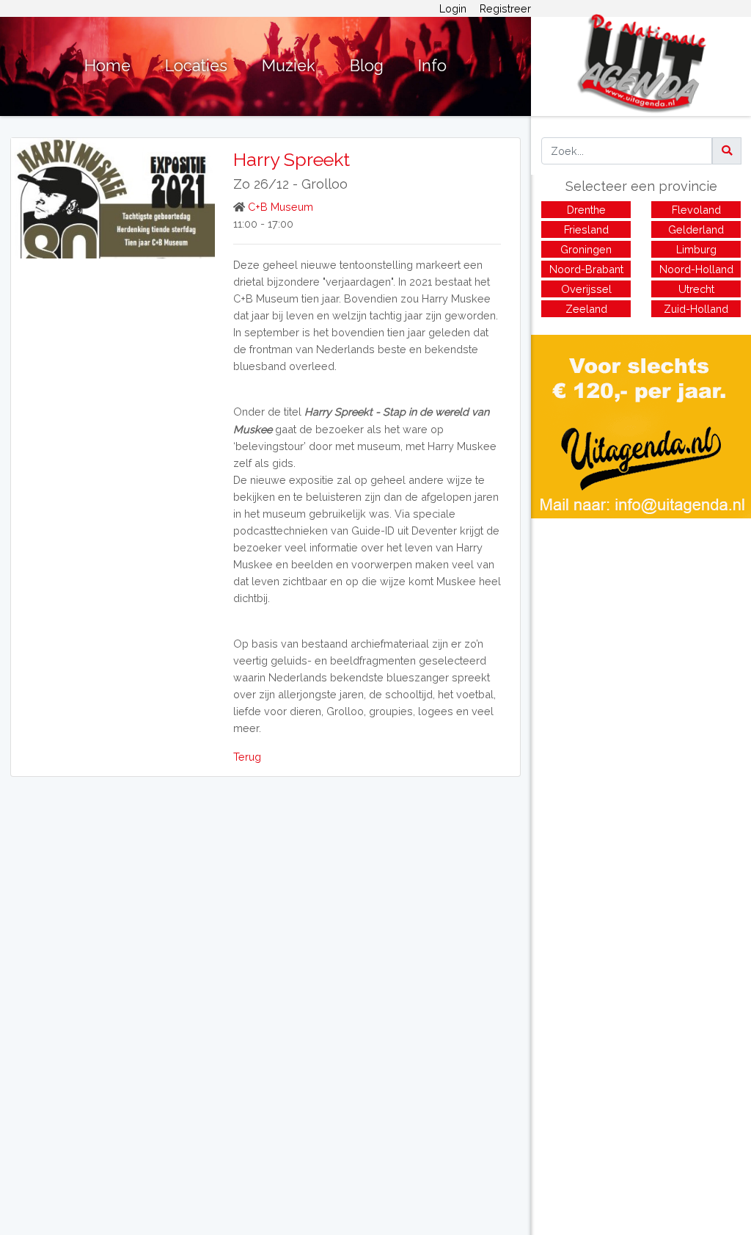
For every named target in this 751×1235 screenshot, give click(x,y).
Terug (247, 756)
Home (107, 66)
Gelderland (696, 229)
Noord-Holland (696, 269)
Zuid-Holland (696, 309)
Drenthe (586, 209)
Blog (367, 66)
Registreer (505, 8)
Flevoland (696, 209)
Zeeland (586, 309)
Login (452, 8)
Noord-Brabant (586, 269)
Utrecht (696, 289)
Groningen (586, 249)
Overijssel (586, 289)
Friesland (586, 229)
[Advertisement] (641, 621)
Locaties (196, 66)
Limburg (696, 249)
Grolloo (324, 184)
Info (432, 66)
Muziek (288, 66)
